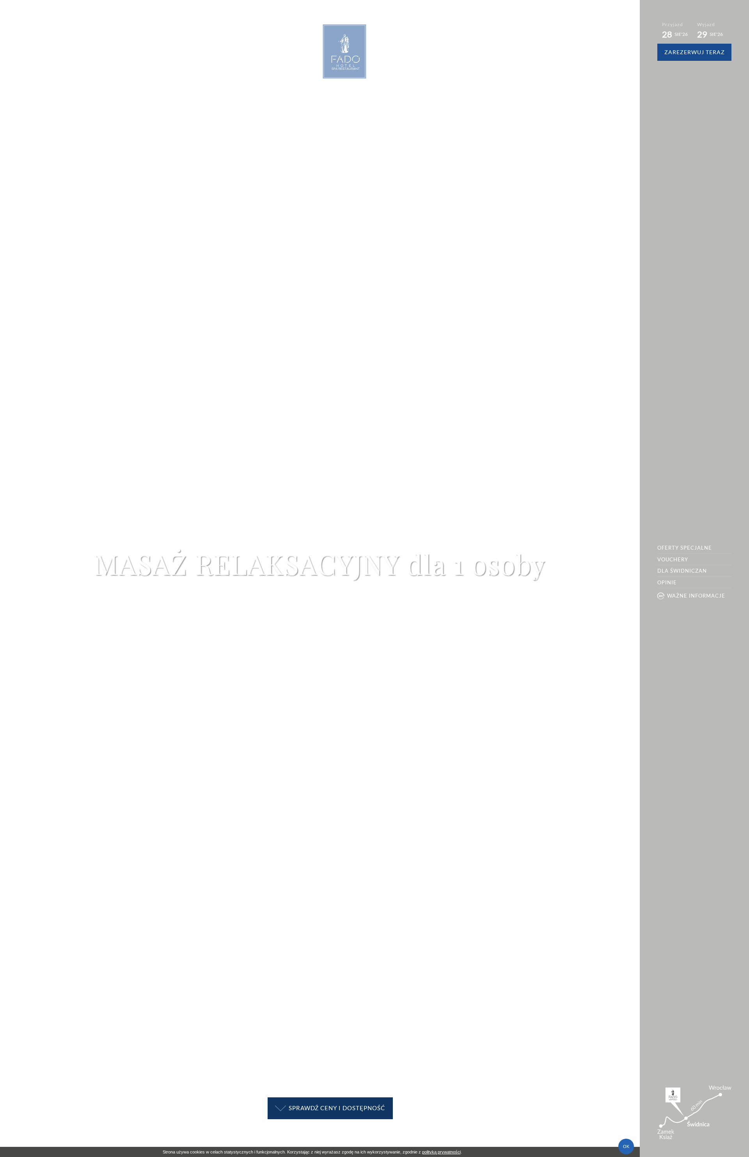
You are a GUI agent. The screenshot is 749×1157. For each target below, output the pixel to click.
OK (626, 1146)
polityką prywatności (441, 1152)
